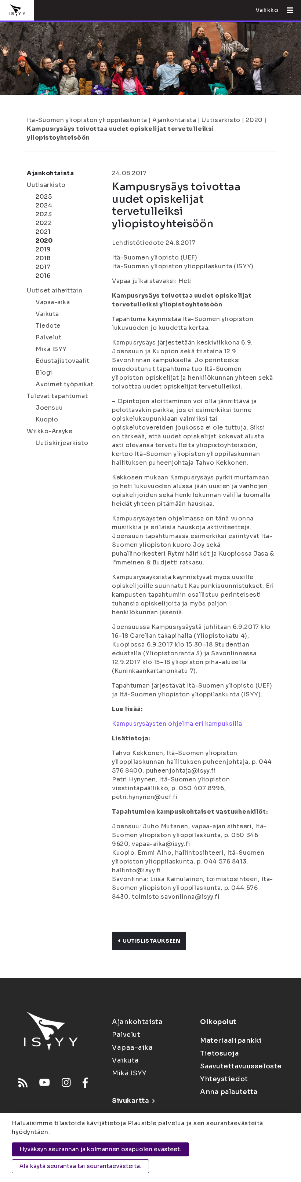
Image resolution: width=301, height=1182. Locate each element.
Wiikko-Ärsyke (49, 431)
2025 (44, 196)
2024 (44, 205)
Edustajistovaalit (63, 361)
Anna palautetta (228, 1092)
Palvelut (48, 337)
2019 (43, 249)
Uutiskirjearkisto (62, 443)
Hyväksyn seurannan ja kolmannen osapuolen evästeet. (100, 1149)
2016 (43, 276)
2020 (254, 120)
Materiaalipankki (231, 1040)
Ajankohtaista (174, 120)
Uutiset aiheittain (54, 290)
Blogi (44, 372)
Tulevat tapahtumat (57, 396)
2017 (43, 267)
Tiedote (48, 325)
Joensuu (49, 408)
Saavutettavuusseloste (241, 1066)
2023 (44, 214)
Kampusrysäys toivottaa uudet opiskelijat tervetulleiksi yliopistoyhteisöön (120, 133)
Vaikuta (47, 314)
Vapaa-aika (53, 302)
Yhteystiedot (224, 1079)
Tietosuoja (219, 1053)
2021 (43, 232)
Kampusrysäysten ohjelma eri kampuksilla (177, 724)
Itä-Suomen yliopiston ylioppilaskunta (87, 120)
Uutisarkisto (221, 120)
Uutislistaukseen (151, 941)
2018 (43, 258)
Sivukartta (130, 1101)
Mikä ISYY (51, 349)
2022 (44, 223)
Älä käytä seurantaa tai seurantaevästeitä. (80, 1166)
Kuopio (47, 419)
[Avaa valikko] (287, 10)
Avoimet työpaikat (65, 384)
